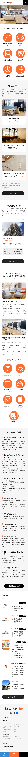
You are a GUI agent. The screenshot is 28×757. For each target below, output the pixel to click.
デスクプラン (6, 736)
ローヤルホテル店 (7, 729)
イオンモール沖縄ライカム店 (8, 727)
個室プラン (16, 736)
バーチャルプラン (7, 738)
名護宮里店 (16, 729)
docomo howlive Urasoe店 (18, 723)
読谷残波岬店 (17, 726)
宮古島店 (5, 731)
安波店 (15, 731)
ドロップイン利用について (19, 739)
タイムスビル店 (6, 723)
